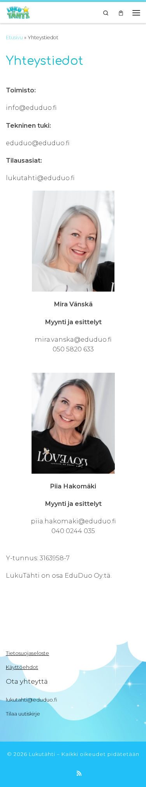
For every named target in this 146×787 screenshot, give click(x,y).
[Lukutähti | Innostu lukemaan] (18, 11)
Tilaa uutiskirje (23, 714)
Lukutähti (42, 754)
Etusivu (14, 37)
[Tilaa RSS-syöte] (79, 773)
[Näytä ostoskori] (120, 12)
